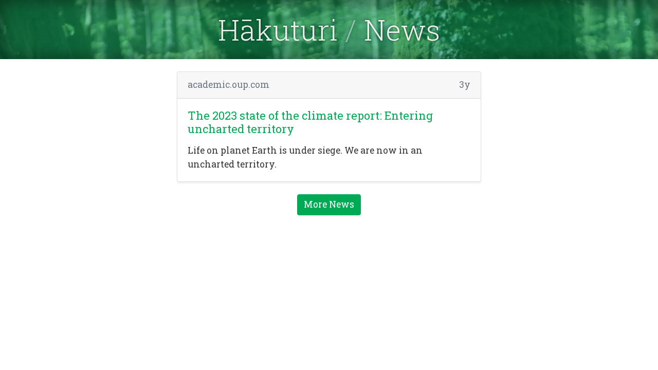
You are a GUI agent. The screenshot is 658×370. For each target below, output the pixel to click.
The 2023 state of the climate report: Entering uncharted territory (310, 122)
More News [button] (329, 204)
